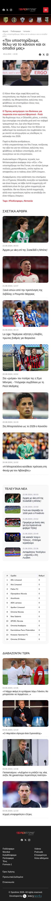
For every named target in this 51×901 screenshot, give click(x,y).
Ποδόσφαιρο (16, 31)
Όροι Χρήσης (9, 872)
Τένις (5, 861)
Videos (37, 849)
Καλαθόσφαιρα (9, 855)
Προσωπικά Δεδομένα (13, 877)
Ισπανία (26, 31)
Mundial (6, 852)
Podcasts (38, 852)
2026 (22, 892)
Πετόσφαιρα (8, 858)
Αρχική (5, 31)
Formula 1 (7, 864)
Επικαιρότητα (40, 855)
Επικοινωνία (8, 882)
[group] (6, 20)
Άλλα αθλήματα (41, 858)
